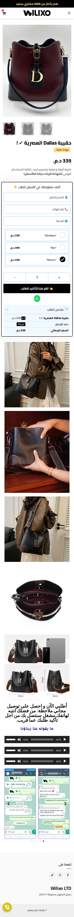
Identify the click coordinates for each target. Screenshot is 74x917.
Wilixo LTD (61, 888)
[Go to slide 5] (43, 841)
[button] (8, 804)
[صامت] (19, 739)
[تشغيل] (65, 739)
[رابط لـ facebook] (68, 875)
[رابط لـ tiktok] (52, 875)
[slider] (11, 739)
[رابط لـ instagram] (60, 875)
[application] (37, 739)
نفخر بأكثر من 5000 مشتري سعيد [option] (37, 4)
